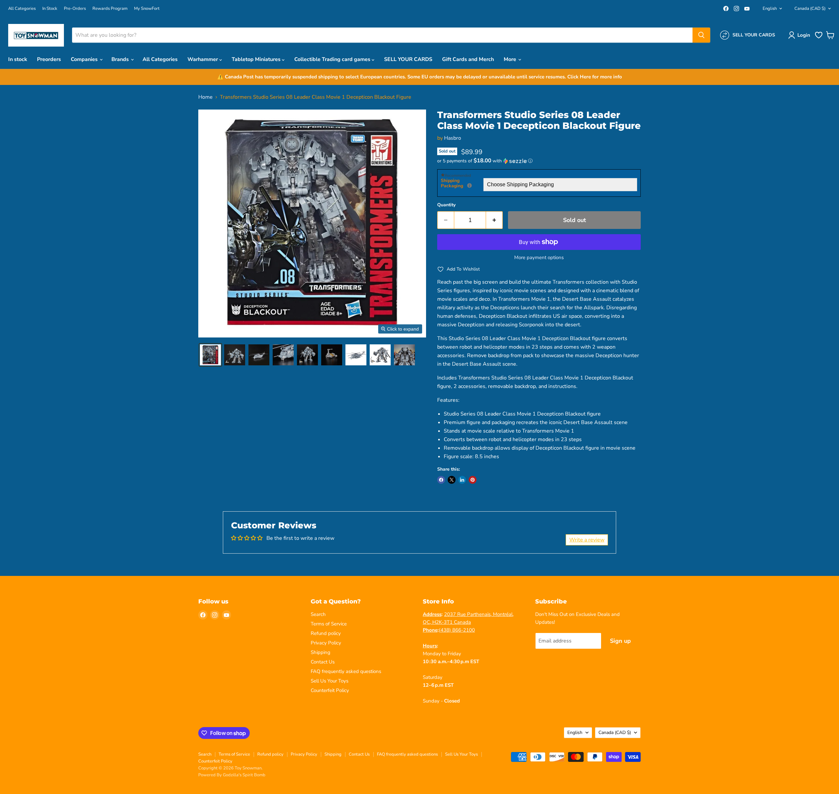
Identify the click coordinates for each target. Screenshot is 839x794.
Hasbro (452, 138)
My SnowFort (147, 8)
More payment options (539, 257)
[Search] (701, 35)
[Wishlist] (818, 37)
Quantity (446, 205)
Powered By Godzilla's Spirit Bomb (231, 775)
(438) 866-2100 (457, 630)
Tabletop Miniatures (257, 59)
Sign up (620, 641)
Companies (85, 59)
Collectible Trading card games (333, 59)
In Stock (49, 8)
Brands (120, 59)
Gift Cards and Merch (468, 59)
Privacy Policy (326, 643)
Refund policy (326, 633)
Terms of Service (329, 624)
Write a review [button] (586, 539)
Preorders (49, 59)
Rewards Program (109, 8)
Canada (810, 8)
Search (318, 614)
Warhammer (203, 59)
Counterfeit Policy (330, 690)
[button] (800, 35)
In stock (17, 59)
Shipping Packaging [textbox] (462, 183)
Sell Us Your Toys (329, 681)
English (770, 8)
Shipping (320, 652)
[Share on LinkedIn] (462, 480)
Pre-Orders (75, 8)
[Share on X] (452, 480)
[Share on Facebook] (441, 480)
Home (205, 97)
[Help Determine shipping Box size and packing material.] (469, 185)
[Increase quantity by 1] (494, 220)
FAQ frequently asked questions (346, 671)
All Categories (22, 8)
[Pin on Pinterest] (473, 480)
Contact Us (323, 662)
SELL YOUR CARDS (408, 59)
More (510, 59)
